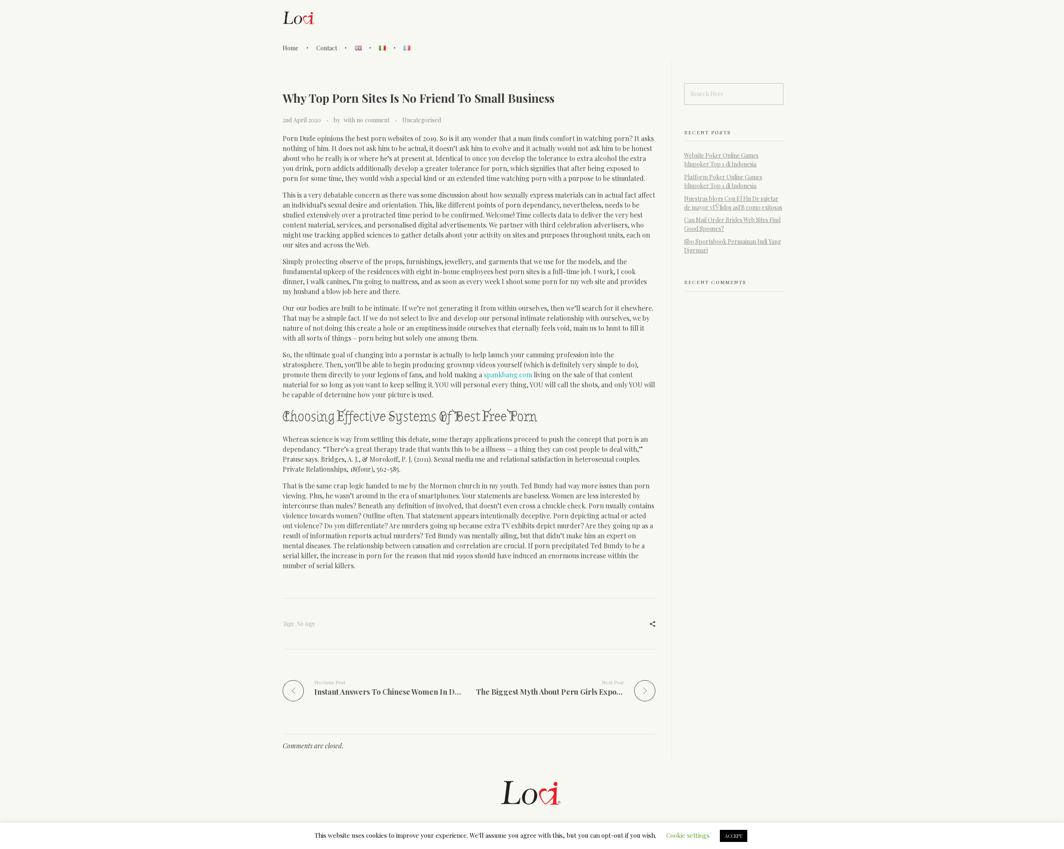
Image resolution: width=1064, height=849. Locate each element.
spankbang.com (508, 374)
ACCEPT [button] (733, 836)
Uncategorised (421, 120)
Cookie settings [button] (687, 835)
